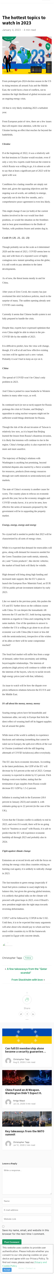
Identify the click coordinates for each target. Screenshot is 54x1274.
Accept (7, 1270)
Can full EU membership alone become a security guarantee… (25, 1049)
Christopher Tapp (16, 957)
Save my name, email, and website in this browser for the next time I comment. (25, 1232)
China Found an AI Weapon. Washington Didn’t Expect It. (23, 1091)
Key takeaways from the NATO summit (24, 1132)
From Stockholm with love (27, 979)
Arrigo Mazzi (19, 1100)
